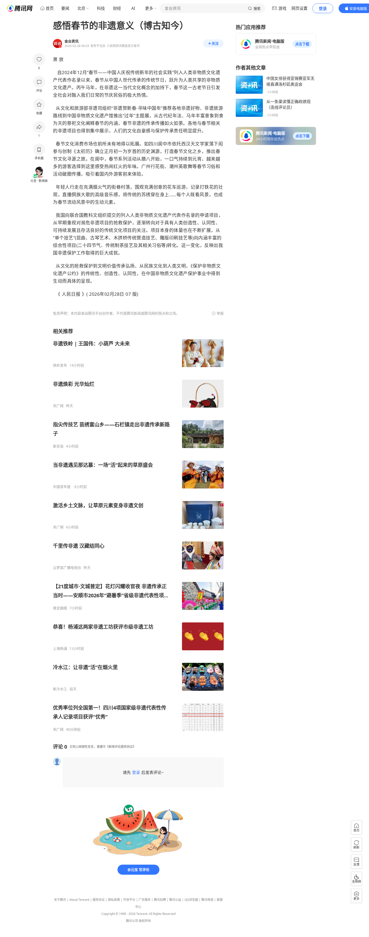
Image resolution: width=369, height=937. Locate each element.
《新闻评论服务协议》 (121, 747)
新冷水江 (60, 689)
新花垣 (58, 446)
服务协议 (99, 900)
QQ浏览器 (191, 900)
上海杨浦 (60, 648)
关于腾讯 (60, 900)
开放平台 (129, 900)
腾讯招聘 (160, 900)
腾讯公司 (132, 921)
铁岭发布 (60, 365)
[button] (302, 44)
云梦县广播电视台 (67, 567)
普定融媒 (60, 608)
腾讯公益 (175, 900)
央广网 (58, 406)
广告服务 (145, 900)
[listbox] (138, 529)
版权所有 (145, 921)
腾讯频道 (207, 900)
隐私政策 (114, 900)
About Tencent (79, 900)
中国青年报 (62, 486)
